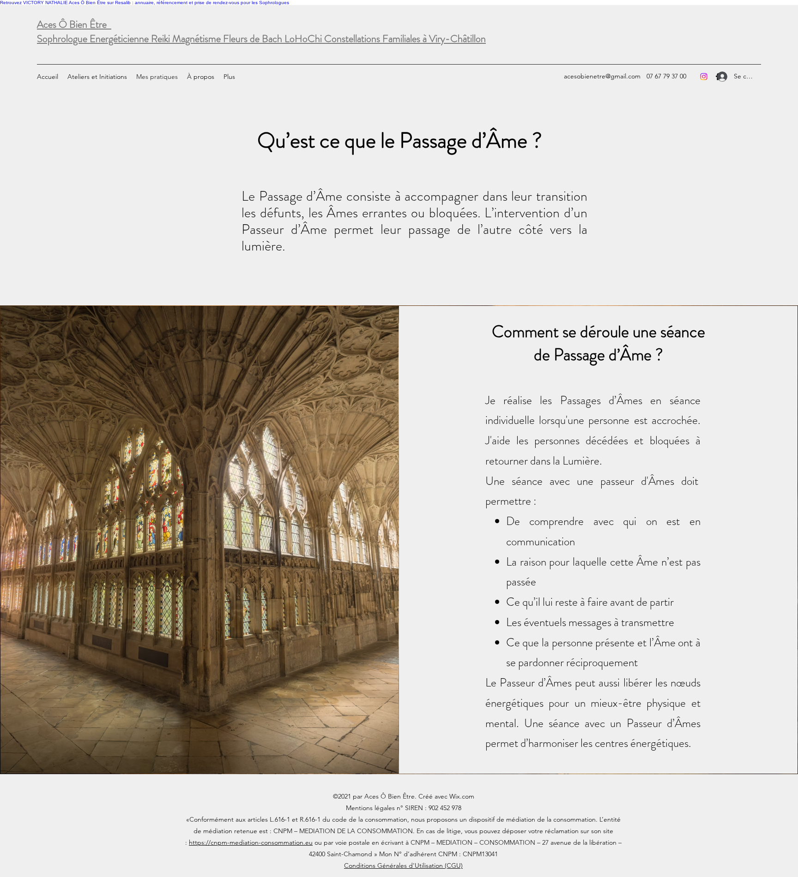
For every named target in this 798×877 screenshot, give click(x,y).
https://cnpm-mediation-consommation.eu (251, 842)
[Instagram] (703, 76)
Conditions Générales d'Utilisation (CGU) (403, 865)
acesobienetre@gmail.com (602, 76)
